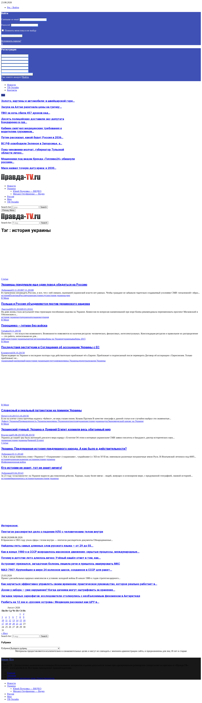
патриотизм (72, 421)
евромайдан (23, 360)
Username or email (10, 19)
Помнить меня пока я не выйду (20, 30)
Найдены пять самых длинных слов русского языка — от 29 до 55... (47, 545)
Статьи (4, 279)
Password (5, 25)
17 (3, 623)
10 (3, 620)
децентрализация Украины (92, 360)
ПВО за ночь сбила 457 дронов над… (25, 113)
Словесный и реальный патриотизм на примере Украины (41, 410)
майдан (5, 339)
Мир (9, 199)
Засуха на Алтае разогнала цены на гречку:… (31, 107)
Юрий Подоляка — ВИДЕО (27, 191)
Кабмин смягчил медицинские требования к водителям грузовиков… (31, 130)
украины (67, 339)
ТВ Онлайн (13, 87)
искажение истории (28, 459)
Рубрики (5, 648)
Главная (11, 673)
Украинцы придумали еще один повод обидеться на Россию (44, 284)
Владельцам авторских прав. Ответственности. (31, 678)
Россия (10, 196)
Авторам (11, 675)
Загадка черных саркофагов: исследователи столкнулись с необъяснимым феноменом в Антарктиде (70, 596)
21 (17, 623)
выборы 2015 (78, 339)
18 (6, 623)
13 (13, 620)
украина (30, 295)
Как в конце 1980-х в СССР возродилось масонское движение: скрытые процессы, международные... (70, 551)
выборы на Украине (53, 339)
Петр (3, 416)
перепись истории (25, 478)
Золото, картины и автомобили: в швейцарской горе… (38, 101)
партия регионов (34, 339)
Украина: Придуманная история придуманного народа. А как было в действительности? (64, 448)
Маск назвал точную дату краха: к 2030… (28, 168)
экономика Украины (68, 360)
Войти (25, 77)
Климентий (7, 353)
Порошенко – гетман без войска (24, 325)
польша (34, 317)
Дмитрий (5, 309)
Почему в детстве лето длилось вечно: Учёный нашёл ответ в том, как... (51, 557)
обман (12, 478)
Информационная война (13, 462)
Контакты (12, 90)
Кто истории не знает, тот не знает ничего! (31, 467)
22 (21, 623)
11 (6, 620)
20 (13, 623)
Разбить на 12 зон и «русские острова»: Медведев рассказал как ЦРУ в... (50, 602)
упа (20, 317)
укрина (37, 478)
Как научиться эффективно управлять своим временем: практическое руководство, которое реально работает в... (79, 584)
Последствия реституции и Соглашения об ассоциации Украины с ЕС (50, 347)
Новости (11, 85)
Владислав (6, 435)
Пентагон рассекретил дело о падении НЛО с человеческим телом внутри (52, 531)
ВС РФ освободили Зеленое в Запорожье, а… (31, 143)
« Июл (4, 633)
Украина (11, 188)
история (5, 295)
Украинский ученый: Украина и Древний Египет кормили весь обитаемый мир (56, 429)
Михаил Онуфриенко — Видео (29, 194)
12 (10, 620)
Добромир (6, 290)
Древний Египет (35, 440)
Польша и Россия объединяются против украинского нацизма (45, 304)
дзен (68, 295)
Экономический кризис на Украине (126, 421)
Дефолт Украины (9, 421)
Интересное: (9, 525)
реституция (52, 360)
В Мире (5, 298)
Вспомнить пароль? (11, 41)
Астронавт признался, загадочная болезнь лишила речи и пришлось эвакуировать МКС (60, 563)
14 (17, 620)
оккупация (43, 317)
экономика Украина (56, 421)
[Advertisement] (90, 257)
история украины (57, 295)
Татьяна (5, 331)
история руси (41, 295)
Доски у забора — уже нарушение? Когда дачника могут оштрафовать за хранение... (58, 590)
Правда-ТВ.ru (7, 659)
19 (10, 623)
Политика (14, 295)
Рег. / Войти (13, 7)
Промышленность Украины (32, 421)
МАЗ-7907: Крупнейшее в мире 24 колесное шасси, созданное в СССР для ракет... (56, 569)
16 (24, 620)
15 (21, 620)
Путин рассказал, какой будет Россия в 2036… (32, 137)
